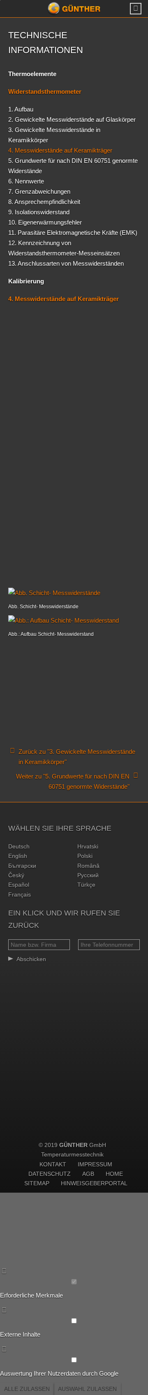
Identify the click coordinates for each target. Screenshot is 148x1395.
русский (88, 875)
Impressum (95, 1164)
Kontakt (52, 1164)
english (17, 856)
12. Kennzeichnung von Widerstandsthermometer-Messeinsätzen (64, 248)
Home (114, 1173)
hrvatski (87, 846)
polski (84, 856)
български (22, 865)
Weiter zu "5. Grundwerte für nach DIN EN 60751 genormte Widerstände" (73, 781)
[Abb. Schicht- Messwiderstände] (74, 593)
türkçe (86, 884)
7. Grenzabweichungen (39, 191)
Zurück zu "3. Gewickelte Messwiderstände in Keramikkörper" (76, 756)
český (16, 875)
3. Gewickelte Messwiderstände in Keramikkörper (54, 135)
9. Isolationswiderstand (38, 212)
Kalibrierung (26, 281)
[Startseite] (74, 8)
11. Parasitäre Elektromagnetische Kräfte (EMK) (72, 232)
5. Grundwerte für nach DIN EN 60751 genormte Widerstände (73, 165)
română (88, 865)
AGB (88, 1173)
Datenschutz (49, 1173)
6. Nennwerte (26, 181)
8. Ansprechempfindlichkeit (44, 201)
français (19, 894)
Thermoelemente (32, 73)
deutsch (19, 846)
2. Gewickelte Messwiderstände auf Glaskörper (72, 119)
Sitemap (36, 1183)
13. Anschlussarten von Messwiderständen (66, 263)
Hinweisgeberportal (94, 1183)
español (18, 884)
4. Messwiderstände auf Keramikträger (60, 150)
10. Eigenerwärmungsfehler (45, 222)
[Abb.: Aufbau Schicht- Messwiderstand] (74, 620)
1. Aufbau (20, 109)
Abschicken (31, 959)
